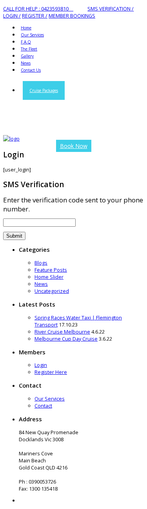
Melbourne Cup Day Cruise (66, 338)
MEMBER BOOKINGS (72, 15)
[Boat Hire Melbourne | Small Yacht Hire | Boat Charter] (11, 138)
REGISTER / (34, 15)
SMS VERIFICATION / (110, 8)
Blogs (40, 262)
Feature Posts (50, 269)
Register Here (50, 371)
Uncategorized (51, 290)
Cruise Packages (43, 90)
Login (40, 364)
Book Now (73, 146)
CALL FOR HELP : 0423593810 (38, 8)
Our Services (49, 398)
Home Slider (49, 276)
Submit (14, 236)
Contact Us (31, 70)
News (41, 283)
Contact (43, 405)
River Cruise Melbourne (62, 331)
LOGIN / (12, 15)
